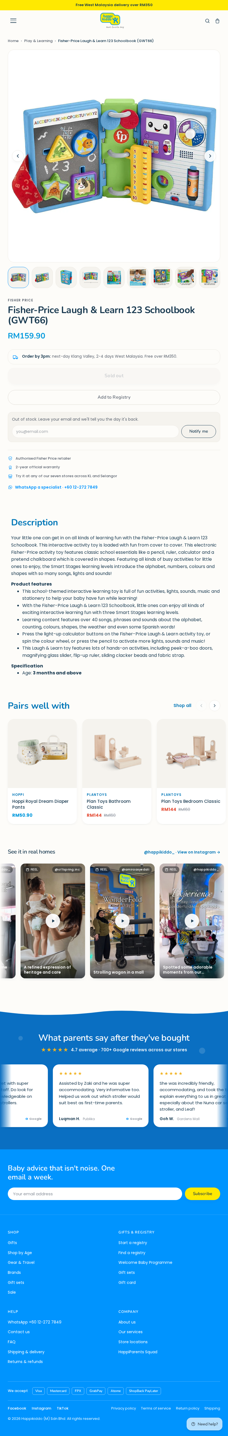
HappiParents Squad (137, 1352)
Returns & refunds (25, 1361)
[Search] (207, 21)
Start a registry (132, 1242)
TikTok (62, 1408)
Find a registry (131, 1252)
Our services (130, 1332)
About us (127, 1322)
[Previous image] (18, 156)
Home (13, 40)
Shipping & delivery (26, 1352)
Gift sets (16, 1282)
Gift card (127, 1282)
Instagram (41, 1408)
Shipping (212, 1408)
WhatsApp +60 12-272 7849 (34, 1322)
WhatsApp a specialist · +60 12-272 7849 (56, 487)
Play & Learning (38, 40)
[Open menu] (13, 20)
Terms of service (156, 1408)
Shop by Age (20, 1252)
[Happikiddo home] (112, 21)
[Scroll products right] (214, 705)
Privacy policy (123, 1408)
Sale (12, 1292)
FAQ (12, 1342)
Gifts (12, 1242)
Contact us (19, 1332)
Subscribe (202, 1193)
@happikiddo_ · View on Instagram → (182, 852)
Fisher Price (20, 300)
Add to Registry (114, 397)
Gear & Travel (21, 1262)
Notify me (198, 431)
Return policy (187, 1408)
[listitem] (18, 277)
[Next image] (210, 156)
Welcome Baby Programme (145, 1262)
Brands (14, 1272)
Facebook (17, 1408)
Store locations (133, 1342)
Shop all (182, 705)
